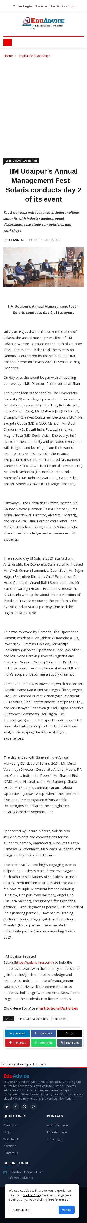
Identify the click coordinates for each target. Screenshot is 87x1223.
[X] (24, 1106)
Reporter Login (57, 1132)
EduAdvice (16, 240)
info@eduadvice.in (21, 1178)
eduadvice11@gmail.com (26, 1172)
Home (8, 56)
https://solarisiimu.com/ (34, 962)
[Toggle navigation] (7, 42)
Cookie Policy (32, 1195)
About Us (9, 1125)
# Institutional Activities (33, 1019)
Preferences (20, 1210)
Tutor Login (22, 6)
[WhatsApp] (33, 1106)
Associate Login (57, 1125)
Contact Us (10, 1153)
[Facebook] (15, 1106)
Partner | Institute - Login (56, 6)
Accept (66, 1210)
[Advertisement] (43, 104)
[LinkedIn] (6, 1106)
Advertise (9, 1146)
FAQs (6, 1132)
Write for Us (11, 1139)
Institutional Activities (34, 56)
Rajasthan (59, 1019)
